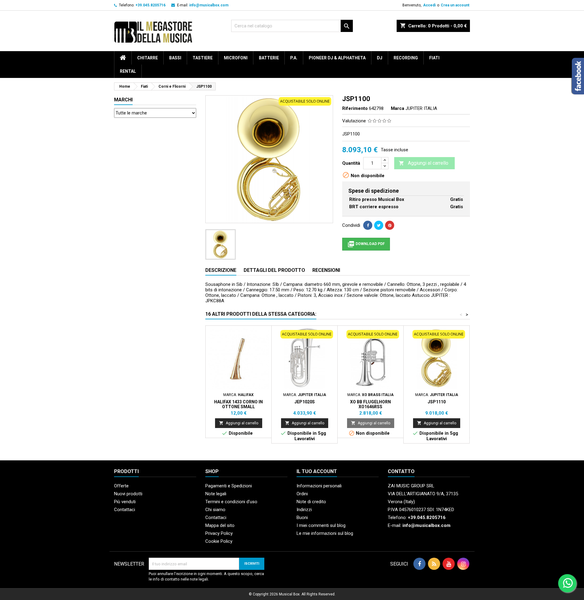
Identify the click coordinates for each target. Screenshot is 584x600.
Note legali (215, 493)
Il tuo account (317, 471)
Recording (406, 57)
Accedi (429, 5)
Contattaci (124, 509)
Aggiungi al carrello (423, 163)
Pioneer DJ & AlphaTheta (337, 57)
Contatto (401, 471)
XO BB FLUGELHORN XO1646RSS (370, 404)
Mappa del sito (220, 525)
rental (128, 71)
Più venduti (125, 501)
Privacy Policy (219, 533)
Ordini (302, 493)
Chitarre (147, 57)
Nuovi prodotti (128, 493)
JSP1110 (437, 401)
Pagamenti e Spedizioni (228, 486)
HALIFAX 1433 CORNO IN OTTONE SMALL (238, 404)
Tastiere (203, 57)
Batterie (269, 57)
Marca (397, 108)
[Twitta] (378, 225)
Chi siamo (215, 509)
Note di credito (311, 501)
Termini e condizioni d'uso (231, 501)
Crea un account (455, 5)
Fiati (434, 57)
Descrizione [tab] (220, 270)
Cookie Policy (218, 541)
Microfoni (236, 57)
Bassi (175, 57)
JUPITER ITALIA (421, 108)
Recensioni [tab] (326, 270)
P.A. (293, 57)
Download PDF (366, 244)
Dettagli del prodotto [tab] (274, 270)
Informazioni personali (319, 486)
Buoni (302, 517)
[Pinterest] (389, 225)
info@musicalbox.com (208, 5)
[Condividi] (367, 225)
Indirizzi (304, 509)
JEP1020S (304, 401)
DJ (379, 57)
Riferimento (355, 108)
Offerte (121, 486)
